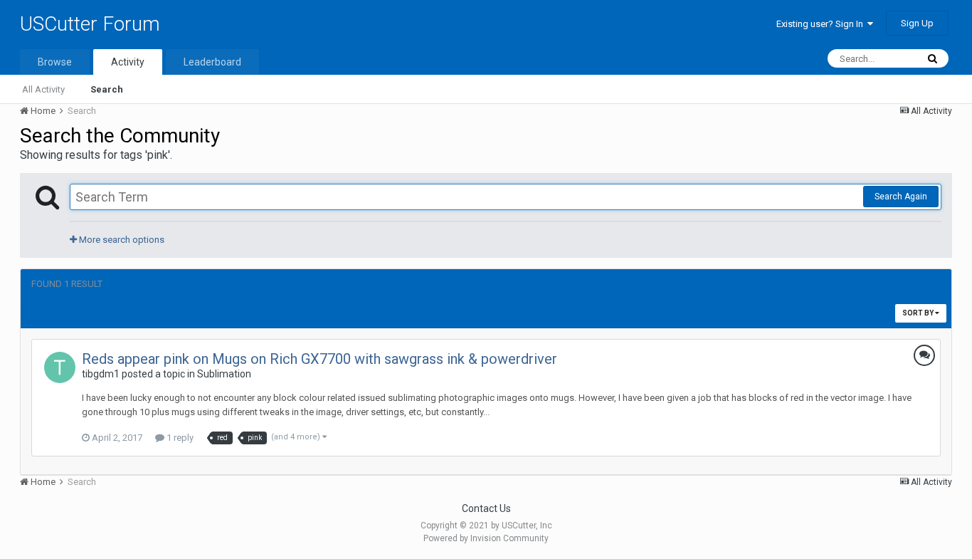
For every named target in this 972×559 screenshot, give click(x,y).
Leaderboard (212, 62)
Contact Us (486, 508)
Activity (127, 62)
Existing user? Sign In (821, 24)
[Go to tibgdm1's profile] (59, 367)
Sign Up (917, 23)
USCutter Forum (90, 24)
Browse (55, 62)
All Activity (43, 89)
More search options (120, 239)
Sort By (918, 313)
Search (106, 89)
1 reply (179, 437)
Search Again (901, 197)
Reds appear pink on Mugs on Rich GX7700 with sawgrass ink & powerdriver (319, 358)
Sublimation (224, 374)
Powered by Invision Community (486, 538)
